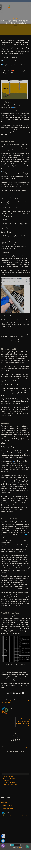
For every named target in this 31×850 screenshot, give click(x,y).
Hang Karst (6, 780)
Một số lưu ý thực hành (9, 778)
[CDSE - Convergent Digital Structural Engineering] (8, 6)
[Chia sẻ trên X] (14, 693)
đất (6, 700)
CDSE (19, 847)
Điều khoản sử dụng (7, 808)
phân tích (27, 700)
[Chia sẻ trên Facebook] (11, 693)
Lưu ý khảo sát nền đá (9, 782)
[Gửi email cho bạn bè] (17, 693)
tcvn (2, 702)
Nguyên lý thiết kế (8, 776)
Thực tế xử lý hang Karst (10, 784)
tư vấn (9, 702)
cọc (4, 700)
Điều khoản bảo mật (7, 805)
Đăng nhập (27, 747)
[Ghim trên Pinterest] (20, 693)
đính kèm (16, 71)
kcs (14, 700)
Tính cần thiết (7, 774)
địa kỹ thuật (10, 700)
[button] (2, 6)
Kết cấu (15, 18)
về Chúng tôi (5, 802)
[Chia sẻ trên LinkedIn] (23, 693)
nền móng (22, 700)
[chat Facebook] (3, 841)
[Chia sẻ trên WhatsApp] (8, 693)
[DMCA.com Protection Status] (15, 845)
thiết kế (5, 702)
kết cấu (17, 700)
